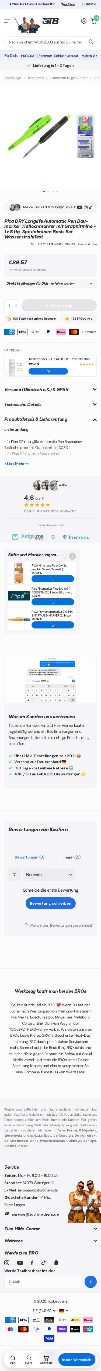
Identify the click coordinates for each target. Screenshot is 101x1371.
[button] (48, 371)
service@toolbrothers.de (35, 1214)
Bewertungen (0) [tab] (29, 857)
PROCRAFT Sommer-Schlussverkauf (49, 56)
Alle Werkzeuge (7, 21)
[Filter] (14, 875)
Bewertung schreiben (50, 903)
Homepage (12, 78)
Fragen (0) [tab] (71, 857)
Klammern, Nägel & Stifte (68, 78)
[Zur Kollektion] (72, 556)
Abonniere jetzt (91, 1282)
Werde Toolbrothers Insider (29, 1270)
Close (50, 1229)
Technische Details (22, 404)
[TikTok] (90, 207)
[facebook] (32, 1262)
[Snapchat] (56, 1262)
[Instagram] (86, 207)
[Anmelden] (84, 20)
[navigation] (44, 191)
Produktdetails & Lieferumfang (35, 419)
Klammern (36, 78)
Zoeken (91, 41)
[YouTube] (79, 207)
